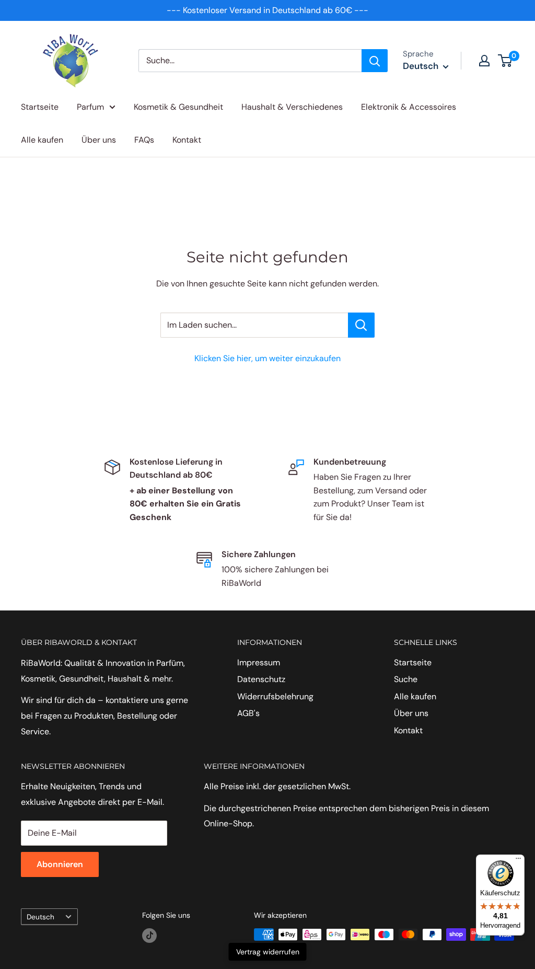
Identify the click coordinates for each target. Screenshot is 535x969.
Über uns (99, 139)
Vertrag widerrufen (267, 951)
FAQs (144, 139)
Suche (405, 679)
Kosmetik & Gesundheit (178, 106)
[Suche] (375, 60)
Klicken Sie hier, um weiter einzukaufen (267, 358)
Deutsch (40, 917)
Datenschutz (261, 679)
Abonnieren (60, 864)
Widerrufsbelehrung (275, 696)
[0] (505, 60)
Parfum (90, 106)
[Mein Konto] (484, 60)
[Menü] (518, 861)
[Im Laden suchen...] (361, 325)
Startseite (40, 106)
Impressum (258, 662)
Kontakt (186, 139)
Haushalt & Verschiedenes (292, 106)
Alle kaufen (42, 139)
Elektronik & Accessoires (408, 106)
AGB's (248, 713)
